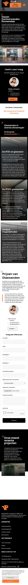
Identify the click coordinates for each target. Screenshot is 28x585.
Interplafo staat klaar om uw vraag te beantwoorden (14, 73)
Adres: (4, 346)
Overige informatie (7, 395)
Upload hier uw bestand (9, 387)
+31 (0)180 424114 (15, 93)
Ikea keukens (5, 535)
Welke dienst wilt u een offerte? (11, 379)
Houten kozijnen (5, 532)
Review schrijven (6, 548)
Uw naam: (5, 338)
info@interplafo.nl (15, 95)
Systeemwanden (6, 526)
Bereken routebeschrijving (8, 566)
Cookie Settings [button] (10, 577)
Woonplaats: (6, 354)
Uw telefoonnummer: (8, 371)
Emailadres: (6, 363)
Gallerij (3, 545)
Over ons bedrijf (5, 543)
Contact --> (13, 99)
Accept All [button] (10, 581)
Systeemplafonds (6, 529)
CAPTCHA (5, 408)
